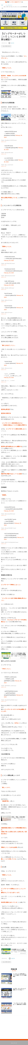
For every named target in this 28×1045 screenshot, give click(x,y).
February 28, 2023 (9, 260)
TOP (2, 5)
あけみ (12, 43)
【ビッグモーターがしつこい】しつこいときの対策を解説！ (13, 36)
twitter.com (3, 141)
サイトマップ (14, 1043)
